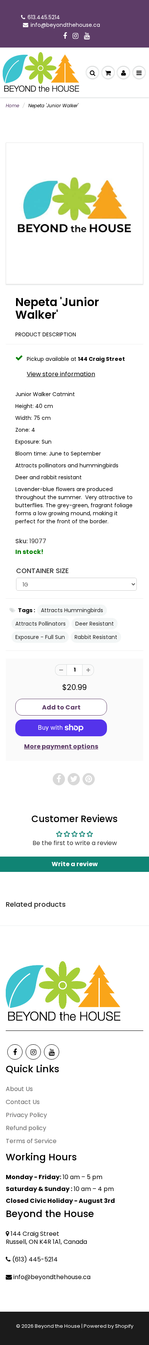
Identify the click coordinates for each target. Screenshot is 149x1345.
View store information (61, 374)
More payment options (61, 746)
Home (12, 105)
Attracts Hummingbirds (72, 610)
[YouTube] (87, 36)
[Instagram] (75, 36)
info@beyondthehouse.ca (65, 25)
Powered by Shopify (108, 1326)
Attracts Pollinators (40, 623)
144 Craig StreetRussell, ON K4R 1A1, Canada (46, 1237)
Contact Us (23, 1102)
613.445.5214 (44, 17)
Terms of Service (31, 1141)
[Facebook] (65, 36)
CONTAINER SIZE (42, 570)
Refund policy (26, 1128)
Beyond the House (57, 1326)
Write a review (75, 864)
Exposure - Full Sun (40, 637)
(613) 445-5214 (35, 1259)
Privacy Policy (26, 1115)
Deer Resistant (94, 623)
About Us (19, 1089)
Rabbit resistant (95, 637)
